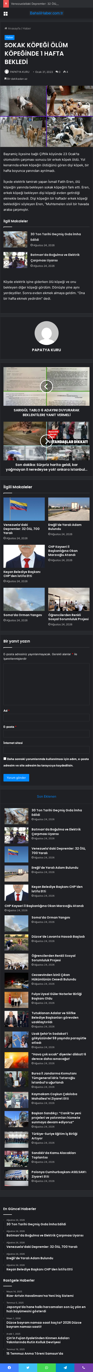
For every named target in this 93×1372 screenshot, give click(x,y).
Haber (27, 28)
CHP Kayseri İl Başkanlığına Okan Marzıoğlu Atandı (63, 551)
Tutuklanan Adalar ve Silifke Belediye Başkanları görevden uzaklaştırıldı (55, 1017)
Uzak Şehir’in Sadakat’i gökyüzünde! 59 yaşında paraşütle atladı (59, 1038)
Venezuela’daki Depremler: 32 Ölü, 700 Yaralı (41, 3)
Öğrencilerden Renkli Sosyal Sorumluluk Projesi (68, 617)
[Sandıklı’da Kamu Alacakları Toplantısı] (16, 1159)
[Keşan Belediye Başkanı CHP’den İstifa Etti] (24, 556)
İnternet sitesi (13, 743)
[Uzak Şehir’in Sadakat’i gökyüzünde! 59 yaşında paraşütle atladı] (16, 1040)
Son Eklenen (46, 796)
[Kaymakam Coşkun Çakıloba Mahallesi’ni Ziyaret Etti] (16, 1100)
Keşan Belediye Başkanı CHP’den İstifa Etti (21, 574)
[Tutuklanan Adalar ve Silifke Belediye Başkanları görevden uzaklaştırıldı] (16, 1019)
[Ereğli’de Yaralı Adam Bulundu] (69, 509)
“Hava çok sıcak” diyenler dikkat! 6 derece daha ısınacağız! (59, 1056)
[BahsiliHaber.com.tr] (46, 13)
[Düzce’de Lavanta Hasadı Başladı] (16, 942)
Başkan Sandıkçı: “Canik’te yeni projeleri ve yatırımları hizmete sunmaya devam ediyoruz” (56, 1117)
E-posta (9, 726)
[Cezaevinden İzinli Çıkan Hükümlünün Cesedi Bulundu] (16, 981)
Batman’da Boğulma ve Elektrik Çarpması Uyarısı (56, 831)
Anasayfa (13, 28)
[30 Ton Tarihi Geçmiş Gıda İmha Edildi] (15, 239)
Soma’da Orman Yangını (22, 615)
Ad (6, 710)
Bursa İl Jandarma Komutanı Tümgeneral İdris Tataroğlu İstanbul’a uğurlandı (54, 1078)
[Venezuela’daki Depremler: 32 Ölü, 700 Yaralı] (24, 509)
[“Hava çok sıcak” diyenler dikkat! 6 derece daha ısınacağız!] (16, 1060)
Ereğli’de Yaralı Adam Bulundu (65, 527)
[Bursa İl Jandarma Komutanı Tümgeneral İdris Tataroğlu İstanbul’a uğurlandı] (16, 1079)
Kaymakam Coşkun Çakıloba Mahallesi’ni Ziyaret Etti (54, 1096)
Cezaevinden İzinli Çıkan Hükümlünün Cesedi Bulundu (54, 977)
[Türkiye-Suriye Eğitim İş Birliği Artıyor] (16, 1140)
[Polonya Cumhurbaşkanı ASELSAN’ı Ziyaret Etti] (16, 1178)
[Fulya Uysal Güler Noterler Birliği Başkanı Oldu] (16, 1000)
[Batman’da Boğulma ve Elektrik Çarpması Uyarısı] (15, 260)
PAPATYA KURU (19, 71)
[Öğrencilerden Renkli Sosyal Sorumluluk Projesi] (69, 599)
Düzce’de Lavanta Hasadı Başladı (58, 936)
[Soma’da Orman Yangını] (24, 599)
